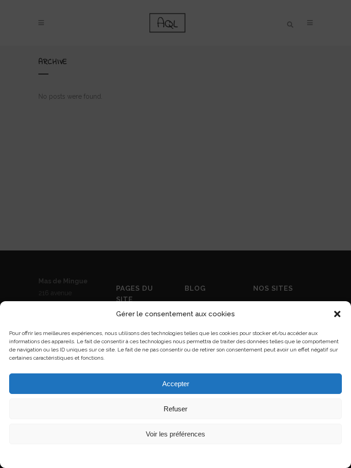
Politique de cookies (138, 455)
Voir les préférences (175, 434)
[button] (337, 314)
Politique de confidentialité (201, 455)
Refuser (175, 409)
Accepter (175, 384)
